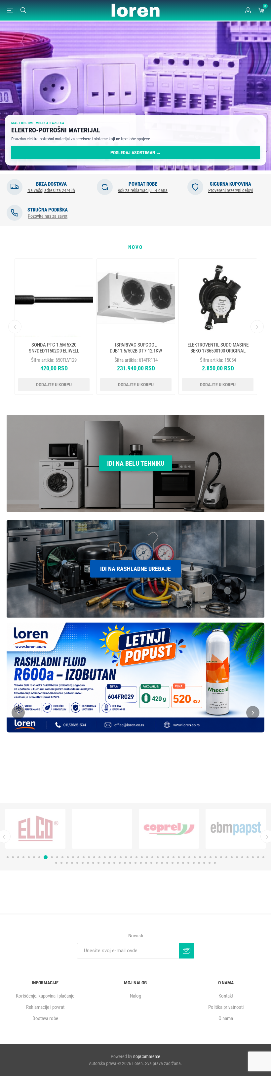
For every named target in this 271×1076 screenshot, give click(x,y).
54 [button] (77, 863)
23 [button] (126, 857)
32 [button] (173, 857)
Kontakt (225, 996)
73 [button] (178, 863)
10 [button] (56, 857)
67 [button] (146, 863)
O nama (225, 1018)
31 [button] (168, 857)
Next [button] (257, 326)
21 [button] (115, 857)
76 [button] (194, 863)
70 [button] (162, 863)
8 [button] (45, 857)
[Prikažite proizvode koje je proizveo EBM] (102, 829)
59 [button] (104, 863)
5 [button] (29, 857)
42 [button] (226, 857)
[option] (135, 96)
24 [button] (131, 857)
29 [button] (158, 857)
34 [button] (184, 857)
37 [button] (200, 857)
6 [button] (34, 857)
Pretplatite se (186, 951)
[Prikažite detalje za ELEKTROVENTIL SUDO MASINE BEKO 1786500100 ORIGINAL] (218, 298)
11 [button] (62, 857)
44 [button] (237, 857)
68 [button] (151, 863)
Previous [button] (14, 326)
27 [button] (147, 857)
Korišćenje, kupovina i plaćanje (45, 996)
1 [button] (8, 857)
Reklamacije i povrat (45, 1007)
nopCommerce (146, 1056)
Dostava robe (45, 1018)
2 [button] (13, 857)
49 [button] (263, 857)
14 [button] (78, 857)
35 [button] (189, 857)
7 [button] (39, 857)
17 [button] (94, 857)
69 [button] (157, 863)
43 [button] (232, 857)
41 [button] (221, 857)
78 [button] (204, 863)
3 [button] (18, 857)
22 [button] (121, 857)
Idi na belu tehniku (135, 463)
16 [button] (89, 857)
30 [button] (163, 857)
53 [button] (72, 863)
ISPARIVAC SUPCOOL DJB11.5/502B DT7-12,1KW (136, 348)
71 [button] (167, 863)
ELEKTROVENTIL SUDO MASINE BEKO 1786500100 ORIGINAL (218, 348)
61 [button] (114, 863)
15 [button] (84, 857)
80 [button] (215, 863)
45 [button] (242, 857)
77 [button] (199, 863)
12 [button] (68, 857)
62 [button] (120, 863)
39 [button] (211, 857)
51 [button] (61, 863)
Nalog (135, 996)
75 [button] (188, 863)
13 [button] (73, 857)
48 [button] (258, 857)
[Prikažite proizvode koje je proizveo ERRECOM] (236, 829)
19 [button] (105, 857)
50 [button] (56, 863)
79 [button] (210, 863)
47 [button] (253, 857)
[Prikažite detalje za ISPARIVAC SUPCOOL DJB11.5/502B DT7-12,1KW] (136, 298)
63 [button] (125, 863)
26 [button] (142, 857)
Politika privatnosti (226, 1007)
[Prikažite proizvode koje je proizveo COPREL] (35, 829)
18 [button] (99, 857)
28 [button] (152, 857)
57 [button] (93, 863)
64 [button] (130, 863)
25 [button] (136, 857)
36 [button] (195, 857)
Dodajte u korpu (54, 384)
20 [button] (110, 857)
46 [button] (248, 857)
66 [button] (141, 863)
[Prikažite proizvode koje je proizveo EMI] (169, 829)
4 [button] (23, 857)
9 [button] (50, 857)
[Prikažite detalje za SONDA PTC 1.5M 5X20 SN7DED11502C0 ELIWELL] (54, 298)
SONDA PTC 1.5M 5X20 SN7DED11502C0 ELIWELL (54, 348)
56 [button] (88, 863)
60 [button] (109, 863)
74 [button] (183, 863)
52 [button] (67, 863)
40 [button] (216, 857)
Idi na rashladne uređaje (135, 568)
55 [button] (83, 863)
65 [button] (135, 863)
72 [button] (173, 863)
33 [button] (179, 857)
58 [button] (98, 863)
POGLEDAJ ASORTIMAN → (135, 152)
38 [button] (205, 857)
